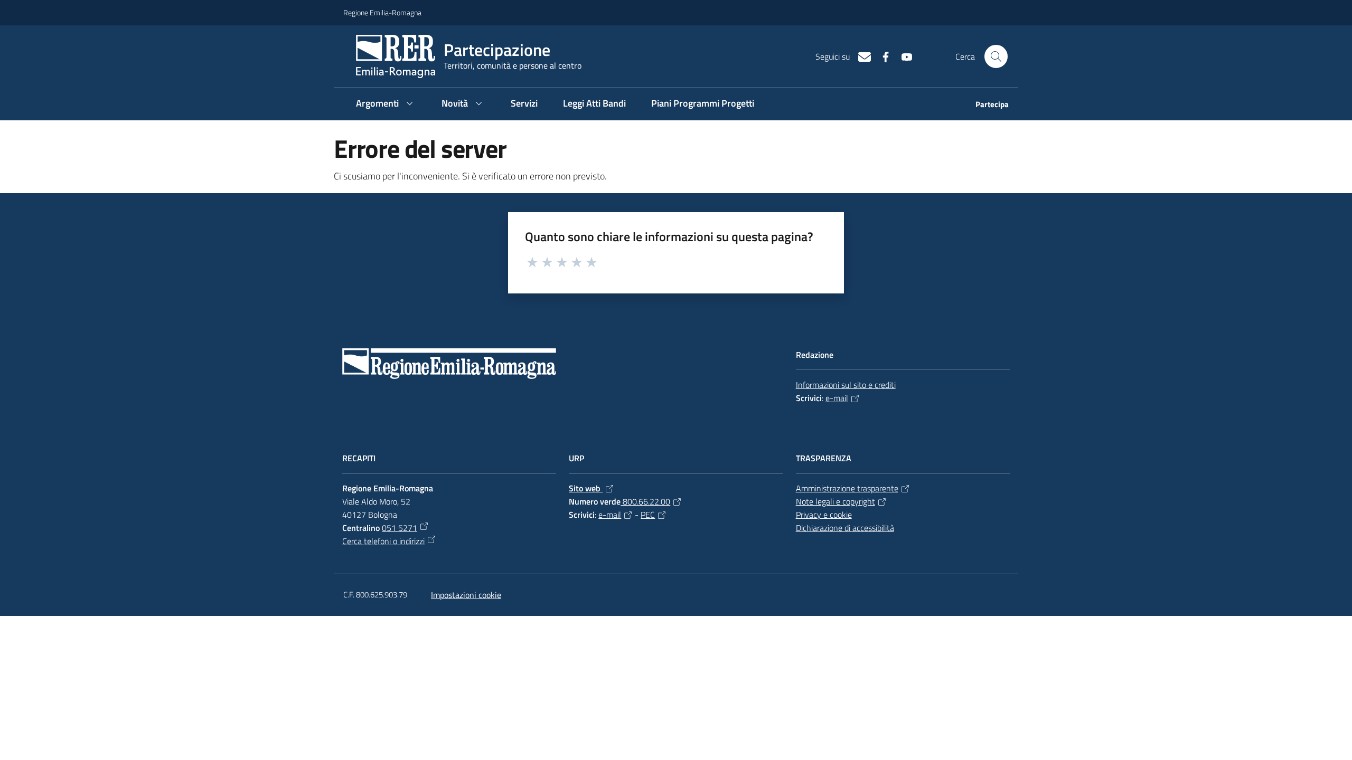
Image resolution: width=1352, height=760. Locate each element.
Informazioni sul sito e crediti (846, 384)
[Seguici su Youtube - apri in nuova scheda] (902, 56)
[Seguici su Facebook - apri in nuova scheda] (881, 56)
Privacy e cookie (824, 514)
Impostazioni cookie (466, 594)
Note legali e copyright (835, 501)
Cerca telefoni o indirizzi (383, 541)
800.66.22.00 (645, 501)
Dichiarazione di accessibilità (845, 527)
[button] (996, 56)
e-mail (836, 398)
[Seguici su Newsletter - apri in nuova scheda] (860, 56)
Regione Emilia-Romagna (382, 12)
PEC (648, 514)
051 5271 (399, 527)
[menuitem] (986, 105)
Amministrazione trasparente (847, 488)
